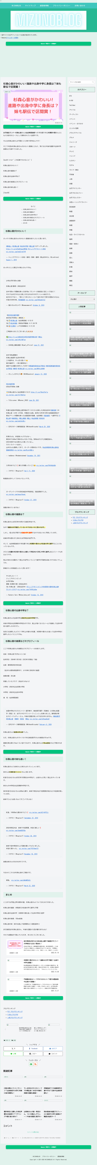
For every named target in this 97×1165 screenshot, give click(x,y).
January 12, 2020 (41, 374)
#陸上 (40, 337)
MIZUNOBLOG (36, 1156)
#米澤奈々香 (47, 587)
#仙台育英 (34, 418)
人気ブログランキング (15, 1017)
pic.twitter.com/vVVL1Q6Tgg (16, 339)
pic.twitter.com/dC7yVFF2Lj (39, 812)
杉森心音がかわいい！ (29, 209)
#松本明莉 (13, 323)
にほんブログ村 (12, 1014)
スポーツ (7, 1040)
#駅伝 (25, 249)
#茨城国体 (21, 300)
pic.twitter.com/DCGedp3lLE (35, 300)
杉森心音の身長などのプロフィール (33, 217)
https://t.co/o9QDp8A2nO (16, 337)
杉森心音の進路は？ (29, 212)
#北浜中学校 (24, 246)
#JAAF (36, 337)
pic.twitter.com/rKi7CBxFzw (15, 395)
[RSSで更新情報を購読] (35, 1064)
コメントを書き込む (33, 1132)
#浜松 (22, 719)
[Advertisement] (48, 61)
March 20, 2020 (44, 426)
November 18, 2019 (30, 854)
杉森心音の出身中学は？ (30, 215)
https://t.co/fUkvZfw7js (39, 392)
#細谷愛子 (56, 716)
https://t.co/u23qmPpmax (14, 249)
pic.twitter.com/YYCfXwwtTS (28, 848)
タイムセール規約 (12, 37)
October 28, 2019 (30, 836)
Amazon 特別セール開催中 (48, 43)
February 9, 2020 (45, 724)
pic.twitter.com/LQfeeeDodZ (39, 719)
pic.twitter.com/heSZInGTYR (16, 251)
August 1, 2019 (11, 260)
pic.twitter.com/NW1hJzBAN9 (35, 368)
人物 (14, 1040)
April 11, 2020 (29, 471)
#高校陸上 (14, 418)
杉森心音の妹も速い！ (29, 220)
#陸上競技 (22, 418)
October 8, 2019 (38, 305)
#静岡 (15, 368)
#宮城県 (46, 415)
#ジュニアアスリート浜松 (37, 249)
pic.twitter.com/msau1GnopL (16, 494)
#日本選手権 (29, 337)
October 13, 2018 (37, 595)
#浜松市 (42, 418)
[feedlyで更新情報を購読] (31, 1064)
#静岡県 (53, 410)
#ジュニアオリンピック (35, 587)
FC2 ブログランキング (15, 1011)
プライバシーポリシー (49, 1156)
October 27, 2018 (30, 500)
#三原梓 (13, 326)
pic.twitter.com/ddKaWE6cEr (21, 880)
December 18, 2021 (33, 455)
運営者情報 (60, 1156)
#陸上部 (32, 246)
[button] (33, 1054)
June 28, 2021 (34, 400)
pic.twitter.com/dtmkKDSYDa (15, 830)
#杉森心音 (15, 246)
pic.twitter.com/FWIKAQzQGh (46, 465)
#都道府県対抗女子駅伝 (37, 366)
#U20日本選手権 (13, 315)
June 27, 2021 (39, 345)
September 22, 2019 (31, 818)
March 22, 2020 (29, 885)
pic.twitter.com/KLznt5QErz (24, 450)
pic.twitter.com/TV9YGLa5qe (27, 589)
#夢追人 (9, 246)
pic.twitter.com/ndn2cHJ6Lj (15, 421)
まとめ (25, 223)
